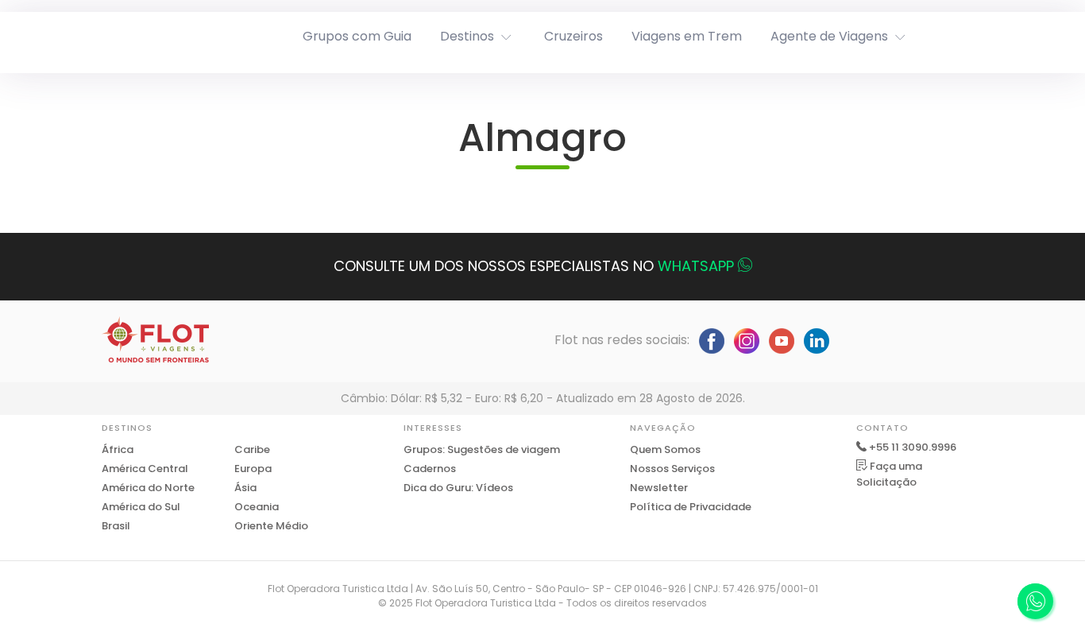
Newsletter (659, 487)
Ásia (245, 487)
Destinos (467, 36)
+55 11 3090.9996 (912, 447)
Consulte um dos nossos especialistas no (534, 266)
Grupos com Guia (357, 36)
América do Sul (141, 506)
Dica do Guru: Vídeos (458, 487)
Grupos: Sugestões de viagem (481, 449)
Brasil (116, 525)
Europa (253, 468)
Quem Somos (665, 449)
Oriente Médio (271, 525)
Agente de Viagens (829, 36)
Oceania (256, 506)
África (117, 449)
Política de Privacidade (690, 506)
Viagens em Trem (686, 36)
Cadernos (429, 468)
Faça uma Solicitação (889, 474)
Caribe (252, 449)
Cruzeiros (573, 36)
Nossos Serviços (672, 468)
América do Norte (148, 487)
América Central (145, 468)
